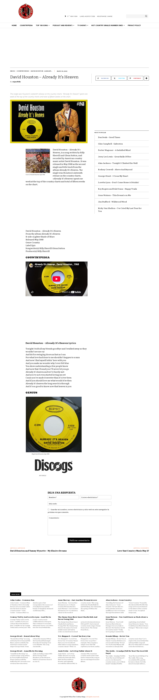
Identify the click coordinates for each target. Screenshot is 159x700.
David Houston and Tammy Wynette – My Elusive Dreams (38, 550)
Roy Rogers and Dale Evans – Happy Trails (117, 188)
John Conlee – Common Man (22, 600)
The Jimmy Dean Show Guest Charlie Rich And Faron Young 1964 (77, 618)
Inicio (12, 71)
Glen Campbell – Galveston (110, 143)
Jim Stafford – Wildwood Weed (112, 201)
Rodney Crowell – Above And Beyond (115, 169)
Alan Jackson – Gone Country (119, 600)
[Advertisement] (79, 45)
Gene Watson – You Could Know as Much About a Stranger (127, 618)
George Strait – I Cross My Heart (113, 175)
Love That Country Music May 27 (133, 550)
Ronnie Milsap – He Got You (117, 636)
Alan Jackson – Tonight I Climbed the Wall (117, 163)
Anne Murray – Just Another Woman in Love (77, 600)
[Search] (146, 16)
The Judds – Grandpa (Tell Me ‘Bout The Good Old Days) (127, 652)
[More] (146, 78)
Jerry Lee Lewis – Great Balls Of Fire (114, 156)
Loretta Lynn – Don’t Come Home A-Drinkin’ (118, 182)
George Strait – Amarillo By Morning (26, 651)
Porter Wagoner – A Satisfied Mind (114, 150)
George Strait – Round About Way (25, 636)
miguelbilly (16, 81)
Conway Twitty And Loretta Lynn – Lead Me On (30, 617)
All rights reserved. (92, 697)
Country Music (23, 71)
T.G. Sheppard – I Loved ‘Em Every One (74, 636)
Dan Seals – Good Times (109, 137)
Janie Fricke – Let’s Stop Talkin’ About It (75, 651)
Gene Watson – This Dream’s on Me (114, 195)
